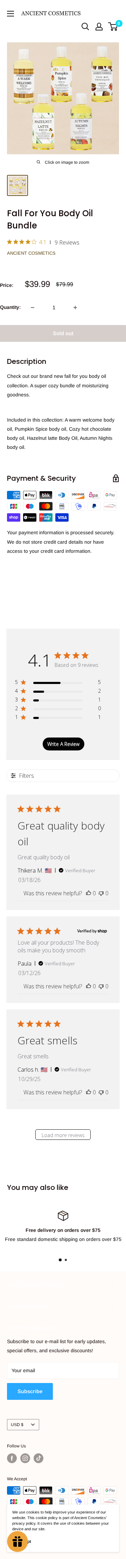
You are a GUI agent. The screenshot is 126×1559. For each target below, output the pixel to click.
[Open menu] (10, 13)
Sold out (63, 333)
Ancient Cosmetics (31, 253)
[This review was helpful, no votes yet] (88, 893)
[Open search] (85, 26)
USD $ (17, 1424)
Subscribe (30, 1391)
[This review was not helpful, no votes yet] (101, 893)
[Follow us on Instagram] (25, 1458)
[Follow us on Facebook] (12, 1458)
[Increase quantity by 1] (75, 307)
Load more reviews (63, 1135)
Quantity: (10, 307)
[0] (113, 26)
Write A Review (63, 744)
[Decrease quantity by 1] (32, 307)
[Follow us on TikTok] (38, 1458)
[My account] (99, 26)
